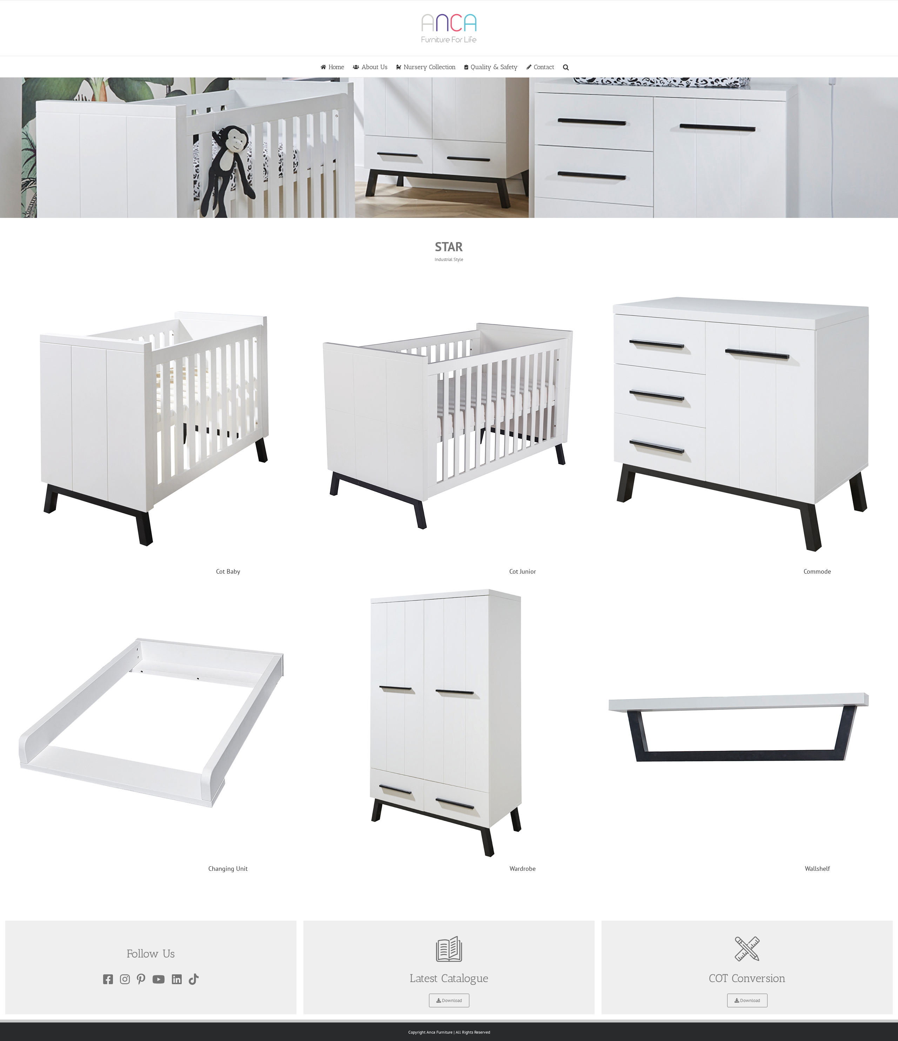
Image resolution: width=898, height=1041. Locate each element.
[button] (566, 66)
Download (451, 1000)
